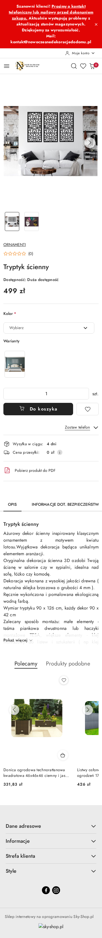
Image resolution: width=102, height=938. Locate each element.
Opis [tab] (12, 504)
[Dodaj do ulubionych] (87, 409)
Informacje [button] (18, 841)
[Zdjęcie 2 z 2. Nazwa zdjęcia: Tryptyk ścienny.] (31, 221)
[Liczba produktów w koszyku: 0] (92, 65)
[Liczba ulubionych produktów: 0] (83, 65)
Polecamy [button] (25, 664)
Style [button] (11, 871)
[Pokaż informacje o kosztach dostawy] (60, 452)
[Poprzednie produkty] (14, 710)
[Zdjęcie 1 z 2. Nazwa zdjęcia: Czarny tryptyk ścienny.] (12, 221)
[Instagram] (56, 890)
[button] (89, 142)
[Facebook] (46, 890)
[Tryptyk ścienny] (15, 364)
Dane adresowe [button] (23, 826)
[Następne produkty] (88, 710)
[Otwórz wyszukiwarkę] (74, 65)
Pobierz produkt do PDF (35, 470)
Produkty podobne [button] (68, 664)
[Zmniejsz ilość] (8, 393)
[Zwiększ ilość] (84, 393)
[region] (14, 364)
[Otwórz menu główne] (6, 66)
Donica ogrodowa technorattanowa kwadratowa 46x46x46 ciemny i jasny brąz (36, 772)
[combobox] (48, 328)
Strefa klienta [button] (20, 856)
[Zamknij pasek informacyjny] (96, 24)
